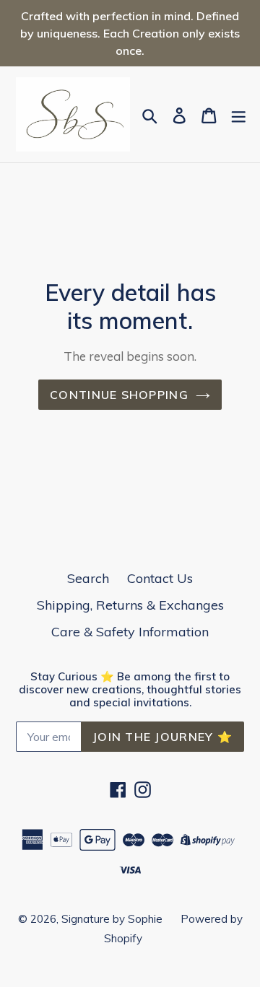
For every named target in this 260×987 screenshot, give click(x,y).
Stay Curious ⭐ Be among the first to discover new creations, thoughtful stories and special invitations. (130, 689)
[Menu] (238, 114)
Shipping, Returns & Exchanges (130, 605)
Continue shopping (119, 394)
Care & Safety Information (130, 631)
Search (88, 578)
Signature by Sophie (111, 919)
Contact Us (160, 578)
